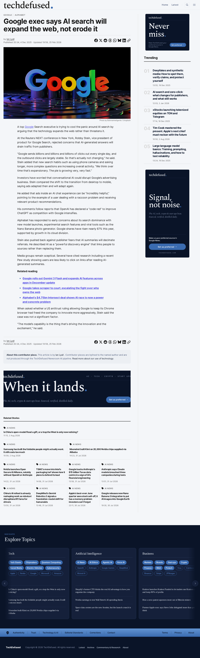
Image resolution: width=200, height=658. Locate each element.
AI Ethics (94, 562)
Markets (147, 562)
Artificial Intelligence (88, 553)
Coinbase (190, 568)
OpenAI (80, 568)
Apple (12, 573)
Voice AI (121, 562)
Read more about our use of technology (92, 358)
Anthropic (93, 568)
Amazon (57, 573)
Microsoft (45, 573)
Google (8, 15)
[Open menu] (194, 5)
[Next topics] (195, 583)
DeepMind (123, 568)
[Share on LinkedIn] (124, 41)
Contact (111, 632)
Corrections (95, 632)
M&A (159, 568)
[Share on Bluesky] (119, 41)
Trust (33, 632)
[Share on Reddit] (105, 41)
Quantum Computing (51, 562)
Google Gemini (108, 568)
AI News (11, 428)
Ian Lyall (10, 39)
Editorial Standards (74, 632)
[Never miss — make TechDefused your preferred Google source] (167, 32)
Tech (11, 553)
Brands (159, 562)
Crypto (184, 562)
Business (148, 553)
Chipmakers (31, 562)
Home (165, 5)
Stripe (158, 573)
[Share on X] (100, 41)
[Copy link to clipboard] (129, 41)
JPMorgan (170, 573)
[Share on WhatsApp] (115, 41)
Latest (175, 5)
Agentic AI (107, 562)
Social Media (16, 568)
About (191, 632)
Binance (147, 573)
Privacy (178, 632)
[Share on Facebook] (96, 41)
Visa (179, 568)
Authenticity (18, 632)
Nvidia (22, 573)
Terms (165, 632)
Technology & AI (50, 632)
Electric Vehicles (34, 568)
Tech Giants (15, 562)
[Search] (187, 4)
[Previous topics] (5, 583)
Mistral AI (81, 573)
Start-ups (172, 562)
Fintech (169, 568)
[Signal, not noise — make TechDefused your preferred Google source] (167, 214)
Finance (148, 568)
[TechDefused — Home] (28, 5)
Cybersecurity (53, 568)
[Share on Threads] (110, 41)
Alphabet (19, 15)
